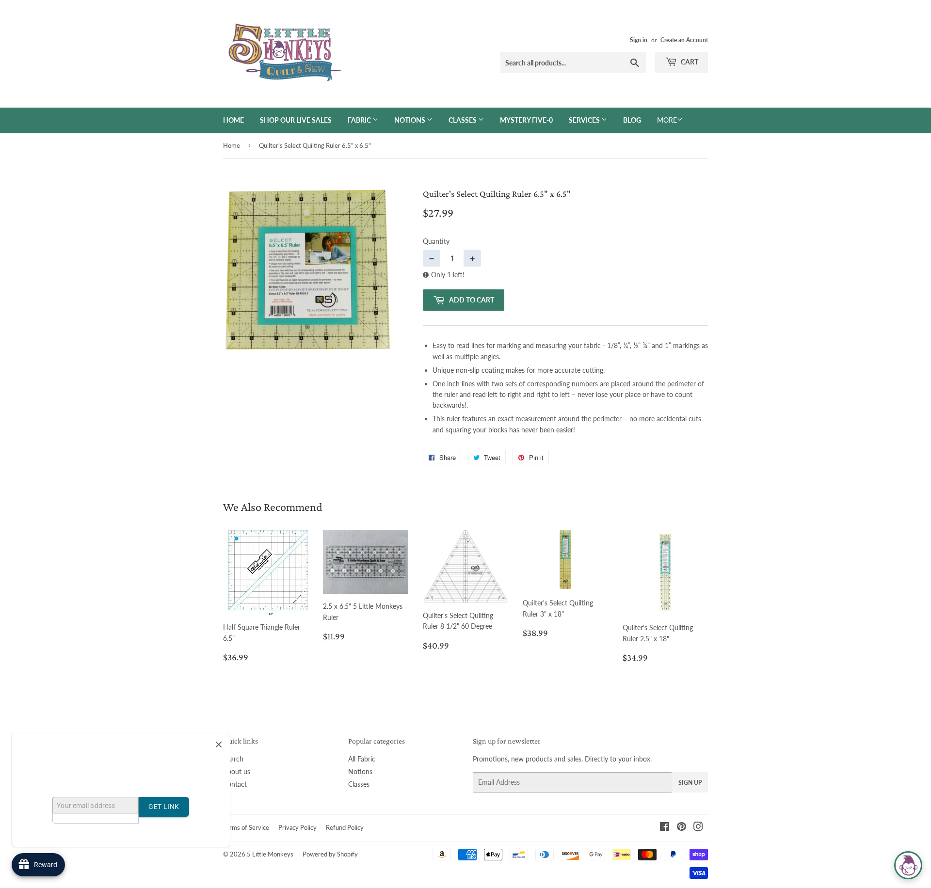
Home (233, 120)
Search (233, 759)
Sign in (638, 40)
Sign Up (690, 782)
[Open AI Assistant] (908, 865)
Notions (410, 120)
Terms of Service (246, 827)
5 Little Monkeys (270, 854)
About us (236, 771)
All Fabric (361, 759)
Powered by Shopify (330, 854)
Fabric (360, 120)
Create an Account (684, 40)
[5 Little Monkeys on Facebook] (664, 828)
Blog (632, 120)
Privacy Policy (297, 827)
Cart (688, 62)
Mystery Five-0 (526, 120)
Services (585, 120)
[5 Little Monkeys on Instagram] (698, 828)
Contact (235, 784)
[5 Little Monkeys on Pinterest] (681, 828)
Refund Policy (345, 827)
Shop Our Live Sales (296, 120)
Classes (463, 120)
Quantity (436, 241)
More (667, 120)
